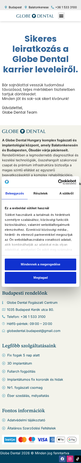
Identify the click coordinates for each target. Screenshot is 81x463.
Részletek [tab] (40, 193)
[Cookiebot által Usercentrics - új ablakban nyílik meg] (58, 182)
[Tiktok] (77, 459)
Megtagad (40, 277)
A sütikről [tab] (66, 193)
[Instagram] (70, 459)
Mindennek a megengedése (40, 264)
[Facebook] (62, 459)
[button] (61, 15)
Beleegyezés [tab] (14, 193)
